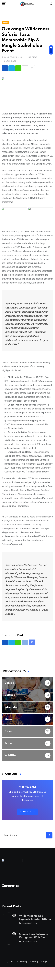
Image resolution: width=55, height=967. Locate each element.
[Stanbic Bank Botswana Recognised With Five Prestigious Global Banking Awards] (9, 938)
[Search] (51, 3)
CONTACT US (27, 811)
